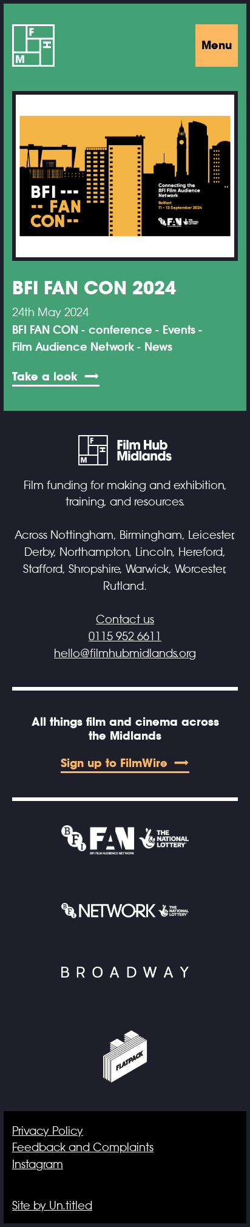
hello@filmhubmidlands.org (125, 653)
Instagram (37, 1164)
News (158, 347)
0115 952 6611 (125, 636)
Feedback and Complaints (83, 1147)
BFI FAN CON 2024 (94, 287)
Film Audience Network (73, 347)
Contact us (125, 619)
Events (179, 330)
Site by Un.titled (52, 1205)
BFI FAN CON (45, 330)
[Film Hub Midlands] (33, 45)
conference (120, 330)
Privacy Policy (47, 1131)
